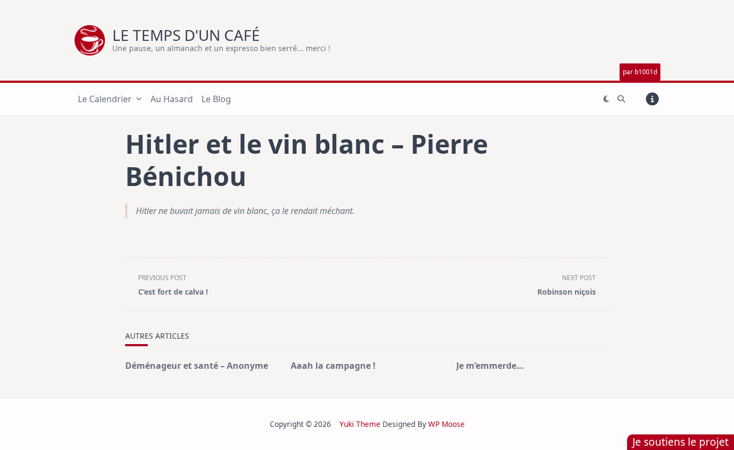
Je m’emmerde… (490, 366)
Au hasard (171, 99)
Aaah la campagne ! (333, 366)
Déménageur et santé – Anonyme (196, 366)
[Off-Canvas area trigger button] (652, 99)
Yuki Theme (360, 424)
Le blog (216, 99)
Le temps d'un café (186, 35)
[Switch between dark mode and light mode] (606, 99)
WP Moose (446, 424)
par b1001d (640, 71)
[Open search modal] (621, 99)
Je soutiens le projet (680, 441)
